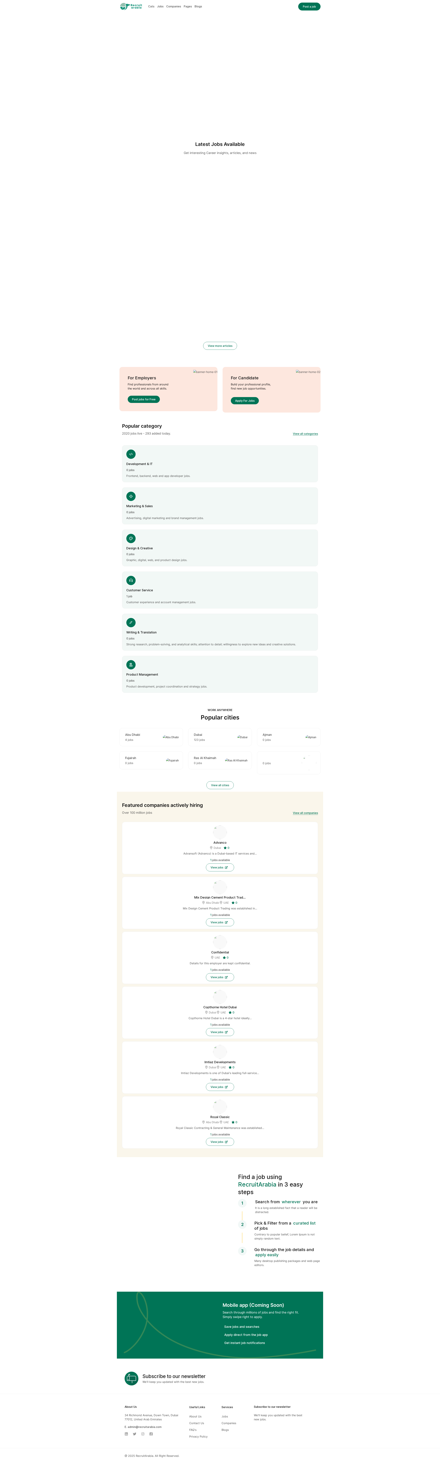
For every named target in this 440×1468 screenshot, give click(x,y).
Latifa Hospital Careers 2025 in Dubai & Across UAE (150, 348)
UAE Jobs (224, 270)
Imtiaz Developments (220, 1216)
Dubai (198, 889)
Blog (144, 222)
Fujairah (130, 912)
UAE (226, 1057)
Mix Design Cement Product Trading (220, 1051)
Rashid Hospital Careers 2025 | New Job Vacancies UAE (218, 353)
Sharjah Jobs (208, 270)
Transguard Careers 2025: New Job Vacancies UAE (148, 389)
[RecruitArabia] (130, 6)
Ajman (267, 889)
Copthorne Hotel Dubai (220, 1161)
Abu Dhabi (132, 889)
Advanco (220, 996)
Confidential (220, 1106)
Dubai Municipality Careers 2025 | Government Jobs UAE (285, 389)
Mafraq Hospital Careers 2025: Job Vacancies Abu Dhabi (286, 353)
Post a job (309, 6)
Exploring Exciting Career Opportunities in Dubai (277, 274)
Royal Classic (220, 1271)
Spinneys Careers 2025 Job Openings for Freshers (219, 389)
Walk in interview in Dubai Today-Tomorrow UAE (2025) (215, 279)
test (122, 228)
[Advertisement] (220, 175)
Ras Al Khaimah (205, 912)
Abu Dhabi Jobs (214, 265)
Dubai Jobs (241, 265)
